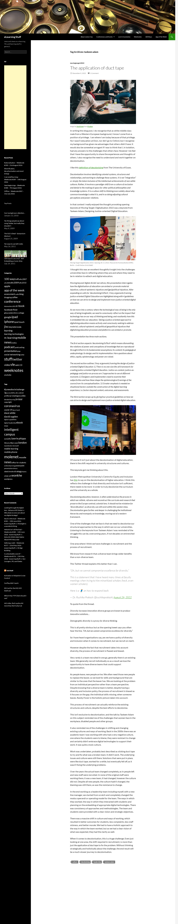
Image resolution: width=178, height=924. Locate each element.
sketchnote (9, 471)
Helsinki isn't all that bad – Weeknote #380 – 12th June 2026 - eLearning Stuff (14, 532)
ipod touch (19, 322)
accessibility (11, 393)
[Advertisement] (15, 107)
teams (24, 472)
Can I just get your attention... (14, 213)
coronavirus (12, 406)
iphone (9, 321)
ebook (19, 422)
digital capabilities (10, 419)
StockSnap (80, 126)
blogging (8, 297)
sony (22, 355)
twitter (17, 359)
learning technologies (14, 334)
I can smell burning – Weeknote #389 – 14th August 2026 (15, 179)
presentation (10, 350)
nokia (14, 343)
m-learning (10, 337)
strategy (18, 471)
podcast (9, 347)
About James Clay (87, 37)
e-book (20, 305)
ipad (15, 317)
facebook (8, 310)
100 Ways (148, 37)
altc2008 (7, 283)
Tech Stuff (9, 570)
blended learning (9, 399)
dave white (9, 413)
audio (17, 294)
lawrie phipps (18, 438)
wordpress (8, 479)
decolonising (85, 862)
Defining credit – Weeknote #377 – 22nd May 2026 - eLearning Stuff (14, 545)
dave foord (16, 410)
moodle (22, 457)
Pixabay (90, 126)
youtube (7, 375)
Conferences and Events (104, 37)
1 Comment (94, 73)
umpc (6, 476)
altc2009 (14, 282)
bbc (24, 395)
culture (74, 862)
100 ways (10, 278)
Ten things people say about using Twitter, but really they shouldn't (14, 223)
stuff (8, 359)
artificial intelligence (13, 396)
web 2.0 (18, 365)
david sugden (11, 416)
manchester (8, 446)
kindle (19, 327)
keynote (12, 327)
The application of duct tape (97, 68)
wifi (10, 476)
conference (12, 301)
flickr (15, 309)
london (22, 442)
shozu (15, 468)
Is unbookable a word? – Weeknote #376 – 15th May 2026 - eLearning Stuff (14, 556)
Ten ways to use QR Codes (13, 244)
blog (21, 294)
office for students (19, 462)
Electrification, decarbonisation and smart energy (14, 171)
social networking (12, 354)
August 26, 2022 (123, 597)
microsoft (15, 446)
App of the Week (161, 37)
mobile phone (10, 452)
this (75, 480)
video (7, 364)
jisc (6, 326)
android (21, 393)
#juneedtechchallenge (14, 389)
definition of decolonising (91, 167)
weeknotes (13, 370)
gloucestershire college (14, 313)
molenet (11, 456)
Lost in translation (124, 37)
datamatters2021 (10, 306)
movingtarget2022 (77, 63)
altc (16, 393)
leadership (97, 862)
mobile (21, 337)
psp (18, 351)
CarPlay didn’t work (11, 583)
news (8, 342)
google (7, 317)
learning (8, 330)
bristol (19, 399)
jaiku (9, 439)
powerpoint (19, 466)
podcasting (19, 347)
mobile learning (11, 448)
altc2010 (22, 283)
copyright (8, 402)
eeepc (6, 426)
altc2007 (23, 279)
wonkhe (16, 475)
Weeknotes (138, 37)
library (7, 443)
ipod (5, 439)
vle (12, 364)
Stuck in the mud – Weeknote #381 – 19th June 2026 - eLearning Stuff (14, 521)
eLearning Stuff (12, 36)
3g (5, 392)
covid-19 (8, 410)
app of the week (14, 290)
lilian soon (14, 443)
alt (17, 279)
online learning (9, 466)
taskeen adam (109, 862)
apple (7, 286)
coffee (15, 297)
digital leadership (10, 423)
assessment (9, 294)
